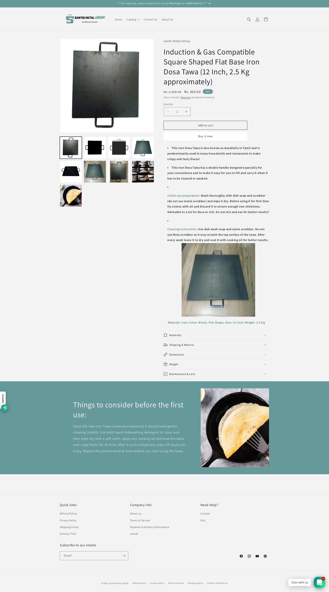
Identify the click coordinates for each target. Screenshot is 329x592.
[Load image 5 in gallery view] (71, 172)
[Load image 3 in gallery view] (119, 148)
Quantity (168, 104)
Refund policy (139, 583)
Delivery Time (68, 533)
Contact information (217, 583)
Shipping (185, 97)
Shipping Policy (69, 527)
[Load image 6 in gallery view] (95, 172)
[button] (133, 19)
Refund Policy (68, 513)
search (134, 533)
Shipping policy (196, 583)
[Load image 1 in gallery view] (71, 148)
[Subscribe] (124, 555)
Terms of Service (140, 520)
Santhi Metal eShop (119, 583)
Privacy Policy (68, 520)
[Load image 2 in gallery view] (95, 148)
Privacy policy (157, 583)
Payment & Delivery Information (149, 527)
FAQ (202, 520)
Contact (205, 513)
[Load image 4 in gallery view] (143, 148)
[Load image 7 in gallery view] (119, 172)
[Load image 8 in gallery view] (143, 172)
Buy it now (205, 136)
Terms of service (176, 583)
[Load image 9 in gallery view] (71, 196)
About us (135, 513)
